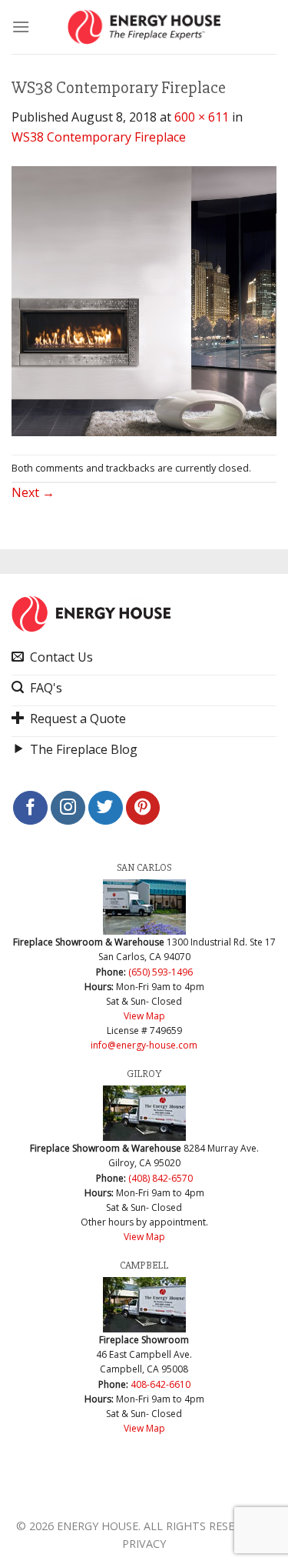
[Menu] (21, 26)
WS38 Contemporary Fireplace (99, 136)
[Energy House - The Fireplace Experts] (144, 27)
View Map (144, 1015)
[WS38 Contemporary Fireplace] (144, 299)
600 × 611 (201, 116)
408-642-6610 (160, 1384)
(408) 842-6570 (160, 1178)
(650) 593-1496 (160, 972)
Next (33, 492)
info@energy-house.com (144, 1045)
